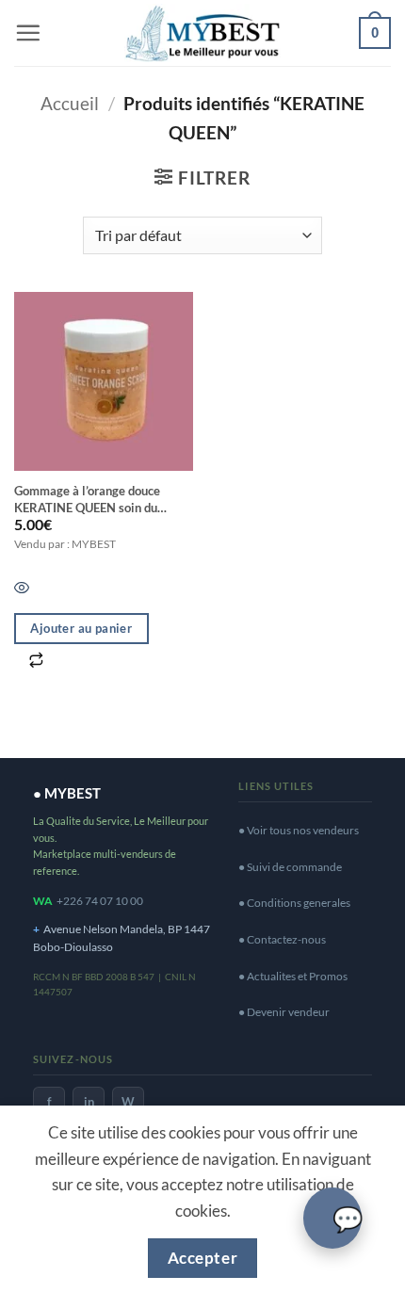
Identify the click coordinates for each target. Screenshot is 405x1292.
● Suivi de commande (290, 867)
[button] (27, 32)
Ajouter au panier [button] (81, 628)
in (89, 1101)
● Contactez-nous (282, 939)
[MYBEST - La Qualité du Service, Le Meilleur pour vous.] (202, 32)
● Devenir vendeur (284, 1012)
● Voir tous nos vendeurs (298, 830)
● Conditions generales (294, 903)
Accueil (69, 103)
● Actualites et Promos (293, 976)
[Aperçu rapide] (21, 588)
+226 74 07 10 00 (100, 901)
